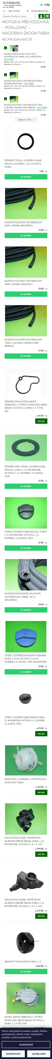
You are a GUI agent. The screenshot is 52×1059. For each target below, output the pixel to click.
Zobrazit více (24, 120)
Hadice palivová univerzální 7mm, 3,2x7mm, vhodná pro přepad (25, 106)
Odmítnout (13, 1053)
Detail (41, 421)
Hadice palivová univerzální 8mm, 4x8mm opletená (23, 82)
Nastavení (26, 1044)
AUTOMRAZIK (12, 4)
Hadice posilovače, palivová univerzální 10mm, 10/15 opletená (23, 56)
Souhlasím (39, 1053)
